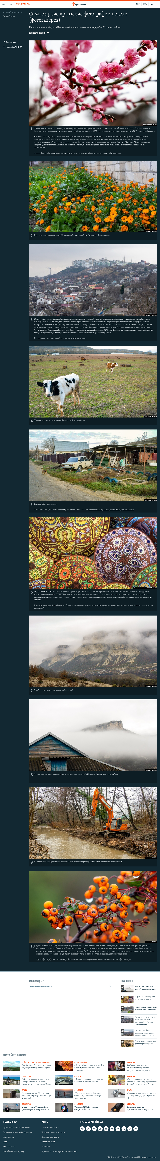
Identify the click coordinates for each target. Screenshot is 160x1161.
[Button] (9, 42)
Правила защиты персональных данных (59, 1152)
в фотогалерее (125, 959)
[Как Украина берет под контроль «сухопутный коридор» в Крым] (11, 1066)
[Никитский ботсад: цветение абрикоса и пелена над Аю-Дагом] (127, 1032)
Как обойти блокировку (13, 1152)
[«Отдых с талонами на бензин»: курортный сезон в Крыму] (64, 1080)
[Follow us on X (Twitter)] (88, 1128)
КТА (145, 4)
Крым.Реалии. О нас (50, 1128)
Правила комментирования (54, 1133)
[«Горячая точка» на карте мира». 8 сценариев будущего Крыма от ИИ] (116, 1093)
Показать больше (38, 33)
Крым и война (80, 1062)
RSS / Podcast (8, 1147)
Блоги (24, 1090)
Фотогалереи (23, 4)
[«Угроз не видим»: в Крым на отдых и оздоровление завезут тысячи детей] (64, 1093)
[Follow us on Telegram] (112, 1128)
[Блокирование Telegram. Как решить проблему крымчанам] (11, 1107)
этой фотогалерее (43, 605)
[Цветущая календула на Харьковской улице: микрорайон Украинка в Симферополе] (127, 1019)
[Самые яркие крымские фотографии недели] (127, 1043)
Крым (129, 1090)
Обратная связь (48, 1142)
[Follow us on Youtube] (94, 1128)
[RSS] (124, 1128)
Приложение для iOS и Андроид (17, 1133)
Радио (5, 1142)
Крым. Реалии (9, 16)
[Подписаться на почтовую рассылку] (135, 1128)
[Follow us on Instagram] (100, 1128)
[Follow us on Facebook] (82, 1128)
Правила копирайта (50, 1137)
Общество (131, 1062)
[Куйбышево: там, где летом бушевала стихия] (127, 988)
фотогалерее (115, 153)
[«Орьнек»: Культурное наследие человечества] (127, 999)
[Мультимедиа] (152, 4)
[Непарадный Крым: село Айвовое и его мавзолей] (127, 1009)
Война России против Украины (36, 1062)
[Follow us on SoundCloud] (118, 1128)
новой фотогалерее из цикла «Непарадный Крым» (111, 510)
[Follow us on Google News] (106, 1128)
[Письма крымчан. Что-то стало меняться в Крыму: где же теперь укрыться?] (11, 1093)
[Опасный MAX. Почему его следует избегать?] (64, 1107)
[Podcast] (129, 1128)
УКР (138, 4)
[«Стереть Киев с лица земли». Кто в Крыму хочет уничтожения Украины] (64, 1066)
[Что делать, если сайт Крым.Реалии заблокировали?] (116, 1107)
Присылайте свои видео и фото (16, 1128)
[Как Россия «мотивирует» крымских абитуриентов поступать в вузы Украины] (116, 1066)
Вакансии (46, 1147)
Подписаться (8, 1137)
